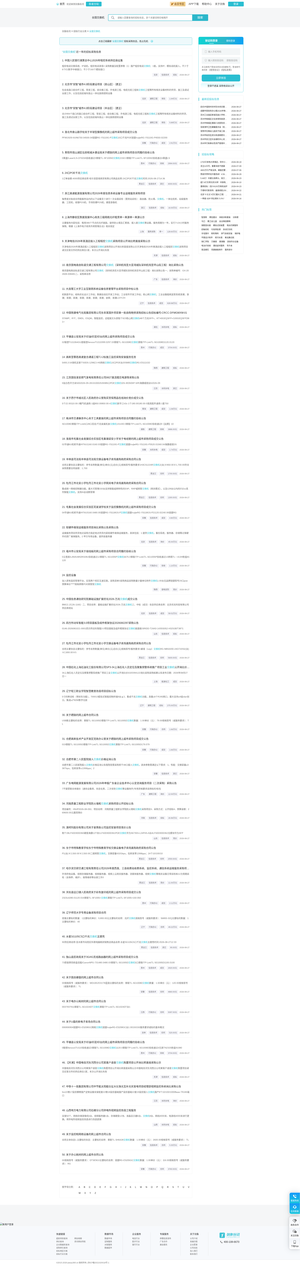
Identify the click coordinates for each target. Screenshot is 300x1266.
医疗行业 (136, 1242)
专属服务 (164, 1234)
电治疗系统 (206, 246)
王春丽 (214, 242)
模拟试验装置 (218, 225)
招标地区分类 (62, 1251)
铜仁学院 (205, 242)
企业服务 (136, 1234)
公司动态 (194, 1248)
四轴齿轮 (205, 229)
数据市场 (109, 1234)
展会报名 (163, 1245)
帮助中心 (207, 4)
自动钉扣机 (227, 229)
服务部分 (228, 250)
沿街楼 (235, 217)
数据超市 (108, 1248)
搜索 (200, 17)
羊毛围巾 (205, 233)
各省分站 (94, 4)
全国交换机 (94, 31)
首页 (62, 4)
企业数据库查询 (62, 1245)
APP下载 (194, 4)
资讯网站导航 (80, 1242)
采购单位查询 (62, 1248)
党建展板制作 (216, 250)
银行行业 (136, 1245)
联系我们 (194, 1254)
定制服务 (108, 1242)
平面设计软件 (207, 238)
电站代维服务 (232, 225)
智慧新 (204, 217)
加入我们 (194, 1251)
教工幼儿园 (212, 221)
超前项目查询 (62, 1238)
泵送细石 (205, 250)
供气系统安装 (226, 233)
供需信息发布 (165, 1238)
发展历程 (194, 1242)
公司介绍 (194, 1238)
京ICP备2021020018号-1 (98, 1263)
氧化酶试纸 (229, 238)
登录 (235, 4)
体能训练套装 (224, 217)
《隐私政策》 (227, 70)
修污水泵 (218, 238)
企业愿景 (194, 1245)
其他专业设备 (232, 242)
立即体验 (221, 78)
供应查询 (60, 1242)
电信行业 (136, 1238)
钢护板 (237, 233)
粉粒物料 (215, 233)
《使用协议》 (214, 70)
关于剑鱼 (220, 4)
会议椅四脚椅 (224, 221)
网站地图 (78, 1238)
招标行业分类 (80, 31)
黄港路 (222, 242)
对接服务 (108, 1245)
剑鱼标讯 (66, 31)
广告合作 (163, 1242)
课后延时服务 (218, 246)
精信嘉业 (213, 217)
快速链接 (60, 1234)
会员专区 (179, 4)
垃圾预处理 (216, 229)
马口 (203, 221)
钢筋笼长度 (206, 225)
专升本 (229, 246)
